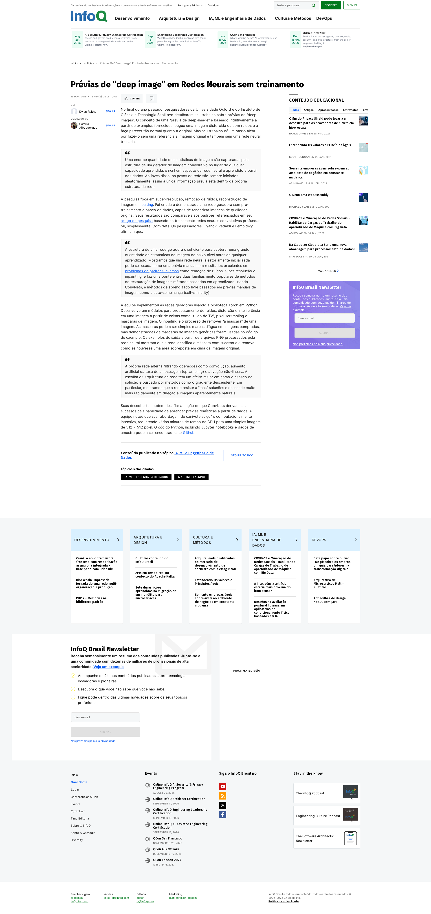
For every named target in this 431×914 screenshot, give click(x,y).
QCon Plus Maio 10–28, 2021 (251, 747)
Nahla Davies (298, 133)
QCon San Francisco (167, 838)
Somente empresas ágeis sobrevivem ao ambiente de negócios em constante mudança (319, 173)
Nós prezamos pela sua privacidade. (318, 344)
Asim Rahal (297, 183)
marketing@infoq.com (183, 897)
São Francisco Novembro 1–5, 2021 (316, 747)
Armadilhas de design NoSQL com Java (330, 600)
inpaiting (146, 204)
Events (75, 804)
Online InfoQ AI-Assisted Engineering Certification (180, 826)
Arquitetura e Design (148, 540)
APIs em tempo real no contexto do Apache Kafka (155, 574)
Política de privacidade (283, 901)
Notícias (89, 63)
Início (74, 63)
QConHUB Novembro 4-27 (250, 741)
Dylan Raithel (88, 111)
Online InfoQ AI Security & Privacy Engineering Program (178, 786)
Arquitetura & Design (179, 18)
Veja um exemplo (108, 666)
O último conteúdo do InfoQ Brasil (151, 560)
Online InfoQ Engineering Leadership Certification (180, 811)
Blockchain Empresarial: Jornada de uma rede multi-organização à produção (96, 583)
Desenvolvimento (132, 18)
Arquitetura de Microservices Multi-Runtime (329, 583)
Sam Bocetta (298, 256)
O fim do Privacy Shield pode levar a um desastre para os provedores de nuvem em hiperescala (321, 123)
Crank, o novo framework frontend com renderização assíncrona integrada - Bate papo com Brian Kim (96, 563)
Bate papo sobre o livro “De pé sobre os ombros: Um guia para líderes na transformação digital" (332, 563)
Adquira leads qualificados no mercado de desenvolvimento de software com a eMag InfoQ (215, 563)
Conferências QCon (84, 797)
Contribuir (78, 811)
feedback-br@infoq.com (79, 899)
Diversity (77, 840)
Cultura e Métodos (293, 18)
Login (75, 789)
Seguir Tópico (242, 455)
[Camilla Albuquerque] (74, 125)
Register (331, 5)
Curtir (135, 98)
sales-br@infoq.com (116, 897)
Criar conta (79, 782)
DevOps (324, 18)
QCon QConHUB (264, 680)
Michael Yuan (299, 206)
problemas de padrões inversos (152, 271)
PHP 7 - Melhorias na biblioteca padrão (91, 600)
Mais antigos (327, 270)
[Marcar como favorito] (151, 98)
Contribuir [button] (213, 5)
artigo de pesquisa (137, 220)
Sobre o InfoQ (81, 825)
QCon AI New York (166, 849)
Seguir (110, 111)
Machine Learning (191, 477)
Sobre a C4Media (83, 833)
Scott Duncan (299, 156)
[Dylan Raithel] (74, 111)
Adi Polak (296, 233)
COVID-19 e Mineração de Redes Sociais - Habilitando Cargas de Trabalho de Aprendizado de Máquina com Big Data (319, 222)
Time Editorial (80, 818)
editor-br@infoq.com (145, 899)
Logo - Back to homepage (89, 16)
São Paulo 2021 (302, 741)
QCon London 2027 (167, 860)
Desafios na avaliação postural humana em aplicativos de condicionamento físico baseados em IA (272, 609)
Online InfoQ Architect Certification (179, 799)
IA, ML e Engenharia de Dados (237, 18)
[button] (325, 333)
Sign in (352, 5)
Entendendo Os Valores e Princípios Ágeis (320, 145)
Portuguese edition (189, 5)
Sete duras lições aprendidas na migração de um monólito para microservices (155, 593)
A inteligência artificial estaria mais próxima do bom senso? (272, 587)
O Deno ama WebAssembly (308, 195)
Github (188, 432)
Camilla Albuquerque (88, 125)
